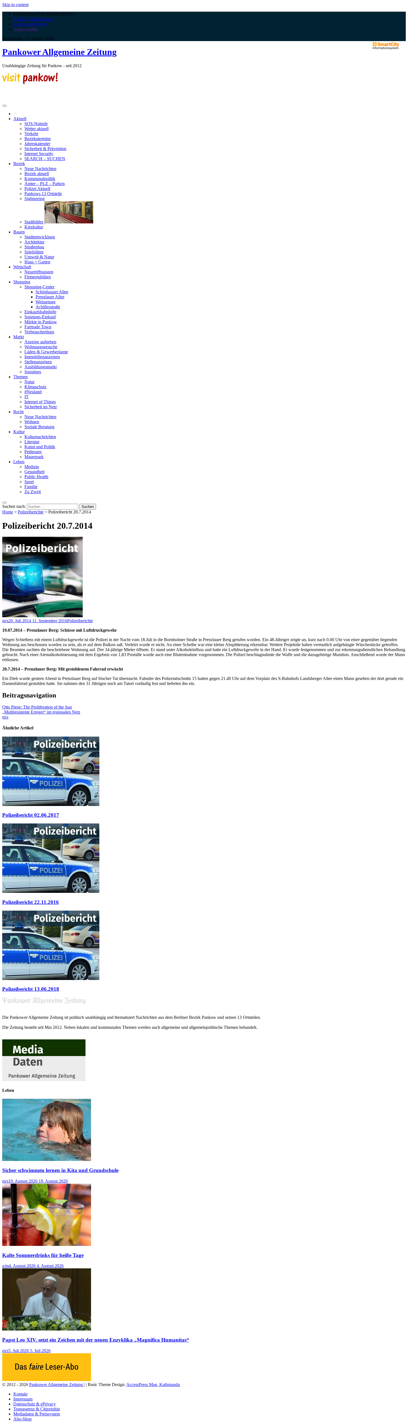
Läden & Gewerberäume (46, 351)
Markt (18, 336)
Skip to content (15, 4)
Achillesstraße (48, 306)
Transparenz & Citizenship (36, 1409)
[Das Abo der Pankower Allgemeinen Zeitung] (46, 1379)
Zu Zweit (32, 491)
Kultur (19, 431)
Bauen (19, 232)
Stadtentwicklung (39, 237)
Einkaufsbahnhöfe (40, 311)
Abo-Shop (22, 1419)
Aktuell (19, 118)
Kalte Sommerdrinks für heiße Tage (43, 1255)
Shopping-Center (39, 286)
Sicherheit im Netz (40, 406)
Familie (30, 486)
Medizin (31, 466)
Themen (20, 376)
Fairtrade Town (37, 326)
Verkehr (31, 133)
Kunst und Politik (39, 446)
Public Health (36, 476)
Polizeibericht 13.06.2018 (30, 989)
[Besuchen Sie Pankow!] (30, 82)
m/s (5, 620)
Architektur (34, 242)
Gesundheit (34, 471)
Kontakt (20, 1394)
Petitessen (33, 451)
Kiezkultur (33, 227)
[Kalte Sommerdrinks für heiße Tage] (46, 1244)
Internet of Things (40, 401)
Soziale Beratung (39, 426)
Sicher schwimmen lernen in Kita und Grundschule (60, 1170)
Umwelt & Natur (39, 257)
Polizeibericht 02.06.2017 (30, 815)
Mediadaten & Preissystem (36, 1414)
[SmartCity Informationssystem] (385, 46)
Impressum (22, 1399)
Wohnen (31, 421)
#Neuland (33, 391)
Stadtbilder (34, 222)
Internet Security (38, 153)
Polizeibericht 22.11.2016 (30, 902)
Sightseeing (34, 198)
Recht (18, 411)
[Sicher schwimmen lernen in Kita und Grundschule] (46, 1159)
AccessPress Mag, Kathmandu (153, 1384)
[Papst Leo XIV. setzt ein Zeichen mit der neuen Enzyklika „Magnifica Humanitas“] (46, 1329)
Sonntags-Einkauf (40, 316)
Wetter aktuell (36, 128)
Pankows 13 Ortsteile (43, 193)
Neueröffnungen (38, 271)
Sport (29, 481)
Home (7, 512)
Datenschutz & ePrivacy (34, 1404)
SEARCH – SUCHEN (44, 158)
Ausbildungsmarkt (40, 366)
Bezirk (19, 163)
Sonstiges (32, 371)
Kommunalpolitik (39, 178)
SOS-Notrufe (36, 123)
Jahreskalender (37, 143)
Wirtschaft (22, 266)
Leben (18, 461)
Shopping (21, 281)
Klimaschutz (35, 386)
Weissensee (46, 301)
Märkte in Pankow (40, 321)
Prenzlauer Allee (50, 296)
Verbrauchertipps (39, 331)
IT (26, 396)
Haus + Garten (37, 261)
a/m (5, 1265)
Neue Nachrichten (40, 168)
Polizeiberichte (31, 512)
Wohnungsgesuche (40, 346)
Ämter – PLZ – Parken (44, 183)
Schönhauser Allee (52, 291)
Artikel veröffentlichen (33, 19)
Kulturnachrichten (40, 436)
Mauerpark (34, 456)
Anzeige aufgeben (40, 341)
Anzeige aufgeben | (30, 24)
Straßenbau (34, 247)
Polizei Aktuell (37, 188)
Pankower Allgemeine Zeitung (59, 52)
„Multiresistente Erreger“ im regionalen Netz (41, 712)
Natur (29, 381)
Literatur (31, 441)
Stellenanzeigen (38, 361)
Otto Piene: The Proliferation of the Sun (37, 707)
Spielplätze (34, 252)
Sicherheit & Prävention (45, 148)
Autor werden (25, 29)
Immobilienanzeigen (42, 356)
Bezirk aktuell (36, 173)
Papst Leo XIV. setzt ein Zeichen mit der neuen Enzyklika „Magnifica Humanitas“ (95, 1340)
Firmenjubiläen (37, 276)
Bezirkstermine (37, 138)
